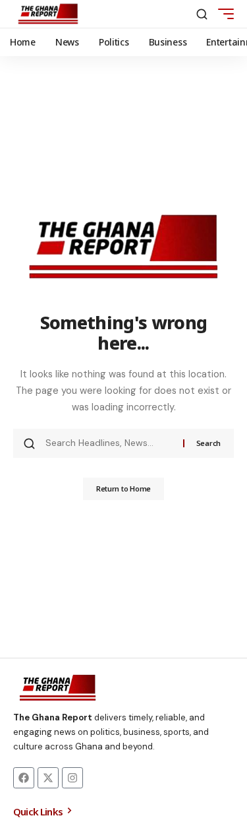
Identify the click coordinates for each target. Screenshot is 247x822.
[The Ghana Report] (48, 13)
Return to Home (123, 488)
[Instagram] (72, 777)
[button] (201, 14)
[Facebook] (23, 777)
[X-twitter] (48, 777)
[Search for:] (109, 443)
